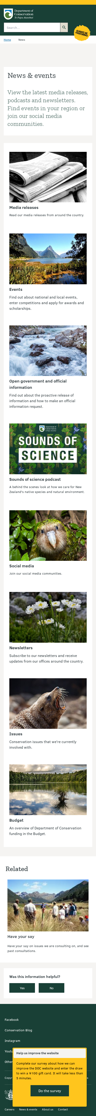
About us (47, 1109)
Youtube (11, 1051)
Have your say (20, 936)
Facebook (12, 1019)
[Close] (82, 1053)
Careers (9, 1109)
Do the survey (49, 1090)
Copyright (11, 1078)
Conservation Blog (18, 1030)
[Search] (64, 27)
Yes (22, 988)
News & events (28, 1109)
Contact (63, 1109)
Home (7, 39)
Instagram (12, 1040)
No (52, 988)
